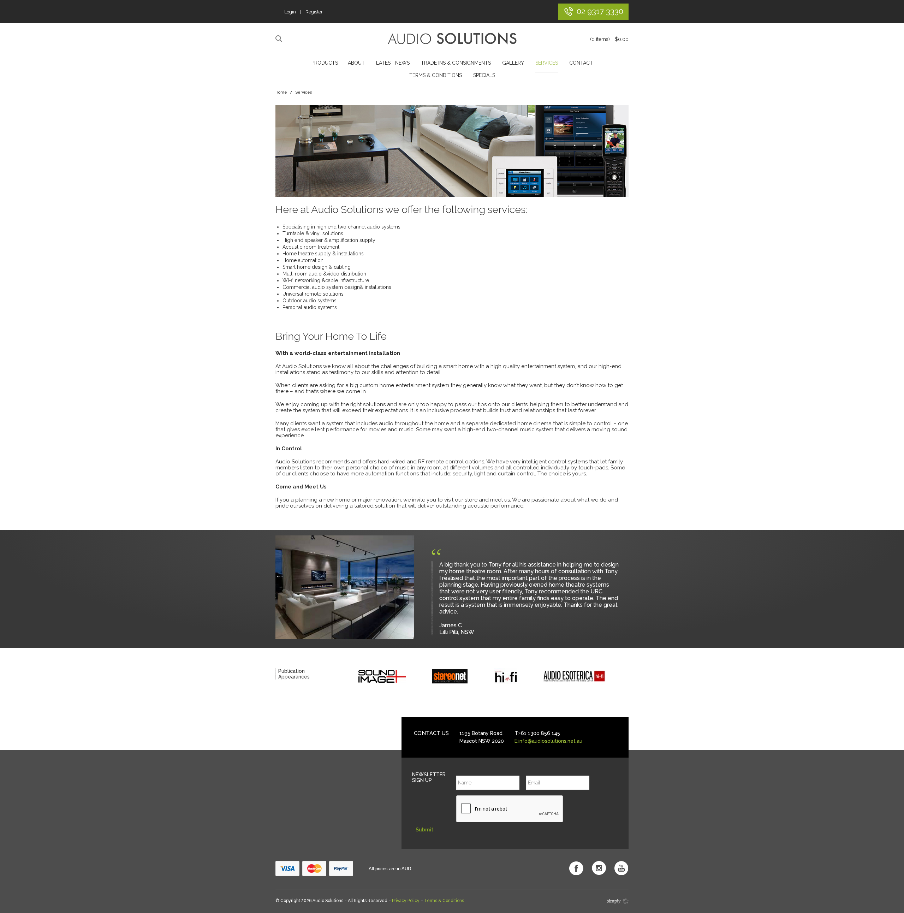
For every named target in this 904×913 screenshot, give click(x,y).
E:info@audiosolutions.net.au (548, 741)
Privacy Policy (406, 900)
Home (281, 92)
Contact (581, 63)
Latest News (393, 63)
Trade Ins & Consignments (456, 63)
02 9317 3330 (600, 11)
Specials (484, 75)
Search (279, 38)
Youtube (621, 868)
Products (324, 63)
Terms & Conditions (435, 75)
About (356, 63)
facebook (576, 868)
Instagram (599, 868)
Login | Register (303, 11)
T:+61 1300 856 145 (537, 733)
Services (546, 63)
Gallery (513, 63)
